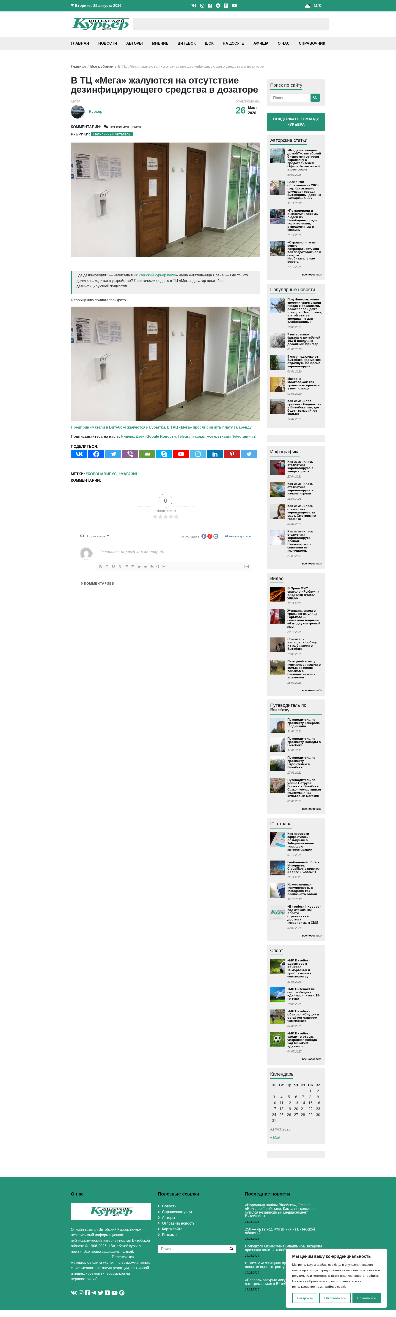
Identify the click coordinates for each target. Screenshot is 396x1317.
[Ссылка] (152, 566)
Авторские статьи (288, 140)
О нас (284, 43)
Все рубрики (101, 66)
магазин (130, 474)
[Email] (147, 454)
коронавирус (102, 474)
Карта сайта (172, 1229)
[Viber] (130, 454)
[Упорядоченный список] (126, 566)
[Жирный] (100, 566)
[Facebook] (96, 454)
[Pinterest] (232, 454)
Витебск (187, 43)
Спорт (276, 950)
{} (158, 566)
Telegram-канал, (192, 436)
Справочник (312, 43)
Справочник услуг (177, 1212)
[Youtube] (181, 454)
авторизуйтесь (239, 536)
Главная (80, 43)
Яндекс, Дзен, (133, 436)
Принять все (366, 1298)
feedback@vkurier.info (90, 1257)
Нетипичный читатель (111, 134)
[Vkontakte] (79, 454)
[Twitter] (249, 454)
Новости (107, 43)
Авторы (134, 43)
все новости (310, 274)
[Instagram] (198, 454)
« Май (275, 1137)
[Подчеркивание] (113, 566)
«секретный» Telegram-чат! (231, 436)
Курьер (95, 111)
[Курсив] (107, 566)
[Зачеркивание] (120, 566)
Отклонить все (335, 1298)
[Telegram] (113, 454)
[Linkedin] (215, 454)
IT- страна (281, 823)
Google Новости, (161, 436)
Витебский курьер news (156, 275)
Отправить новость (178, 1223)
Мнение (160, 43)
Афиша (261, 43)
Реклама (169, 1235)
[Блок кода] (145, 566)
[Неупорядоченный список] (132, 566)
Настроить (305, 1298)
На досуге (233, 43)
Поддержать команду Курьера (296, 122)
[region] (336, 1278)
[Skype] (164, 454)
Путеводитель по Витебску (288, 707)
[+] (164, 566)
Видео (276, 578)
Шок (209, 43)
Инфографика (285, 451)
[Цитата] (139, 566)
